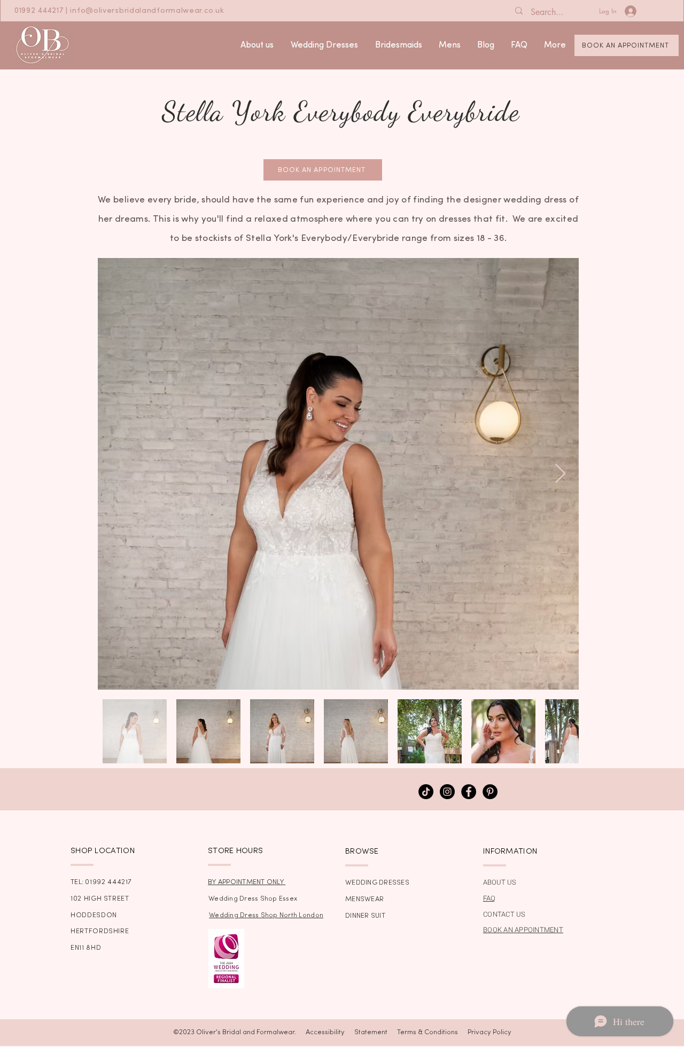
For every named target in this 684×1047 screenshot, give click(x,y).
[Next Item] (560, 474)
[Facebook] (468, 791)
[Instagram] (447, 791)
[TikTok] (425, 791)
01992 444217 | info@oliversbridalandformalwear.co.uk (119, 11)
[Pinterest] (490, 791)
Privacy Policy (489, 1032)
